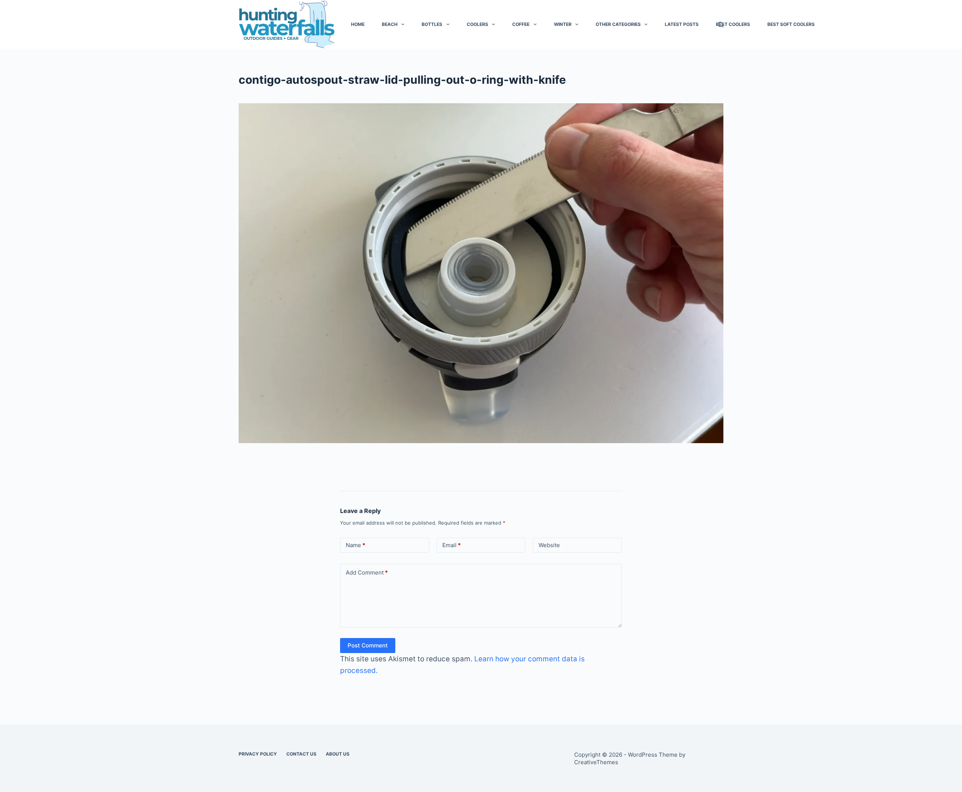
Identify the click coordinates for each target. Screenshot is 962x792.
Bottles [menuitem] (432, 24)
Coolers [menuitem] (477, 24)
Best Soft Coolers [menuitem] (791, 24)
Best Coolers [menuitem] (733, 24)
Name (355, 545)
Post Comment (368, 645)
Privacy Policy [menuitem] (258, 754)
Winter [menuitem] (563, 24)
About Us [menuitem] (337, 754)
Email (451, 545)
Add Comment (367, 572)
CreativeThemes (596, 762)
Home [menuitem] (358, 24)
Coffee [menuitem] (520, 24)
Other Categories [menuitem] (618, 24)
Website (549, 545)
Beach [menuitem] (390, 24)
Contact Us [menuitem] (301, 754)
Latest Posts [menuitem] (682, 24)
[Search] (720, 24)
